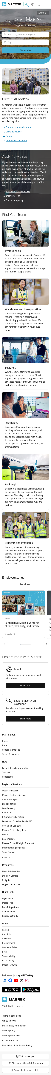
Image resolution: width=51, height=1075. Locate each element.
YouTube (16, 980)
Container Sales (9, 947)
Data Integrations (10, 907)
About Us (6, 934)
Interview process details (18, 191)
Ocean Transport (10, 790)
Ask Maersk (26, 4)
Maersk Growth (9, 965)
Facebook (10, 980)
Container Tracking (11, 750)
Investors (6, 938)
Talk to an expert (27, 1056)
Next (46, 644)
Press (4, 951)
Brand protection (10, 1040)
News (7, 618)
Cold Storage (8, 839)
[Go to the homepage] (13, 1001)
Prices (5, 741)
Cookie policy (8, 1030)
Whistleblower (9, 1020)
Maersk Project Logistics (14, 830)
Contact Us (7, 777)
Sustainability (8, 956)
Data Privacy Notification (14, 1025)
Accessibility (8, 960)
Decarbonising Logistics (13, 847)
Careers (5, 930)
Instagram (27, 980)
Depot (5, 834)
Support (33, 4)
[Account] (39, 4)
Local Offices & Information (15, 768)
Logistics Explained (11, 884)
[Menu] (45, 4)
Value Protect (8, 852)
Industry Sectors (10, 876)
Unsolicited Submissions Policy (17, 1045)
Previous (5, 644)
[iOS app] (11, 989)
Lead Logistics (9, 804)
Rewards (10, 136)
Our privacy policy (14, 200)
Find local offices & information (27, 1063)
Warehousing (8, 808)
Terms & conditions (11, 1016)
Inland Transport (10, 799)
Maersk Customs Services (14, 795)
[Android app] (31, 989)
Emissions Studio (10, 916)
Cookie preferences (11, 1035)
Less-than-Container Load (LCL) (17, 821)
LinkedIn (4, 980)
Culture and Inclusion (16, 140)
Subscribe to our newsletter (27, 1070)
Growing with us (13, 131)
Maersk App (7, 903)
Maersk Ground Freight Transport (18, 843)
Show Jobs (25, 50)
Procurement (8, 943)
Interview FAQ (13, 196)
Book (4, 745)
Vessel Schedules (10, 754)
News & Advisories (11, 871)
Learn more (25, 685)
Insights (6, 880)
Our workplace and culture (18, 127)
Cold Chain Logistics (11, 825)
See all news (25, 584)
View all (6, 857)
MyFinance (7, 898)
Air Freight (7, 812)
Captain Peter (8, 911)
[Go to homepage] (11, 4)
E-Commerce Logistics (13, 817)
